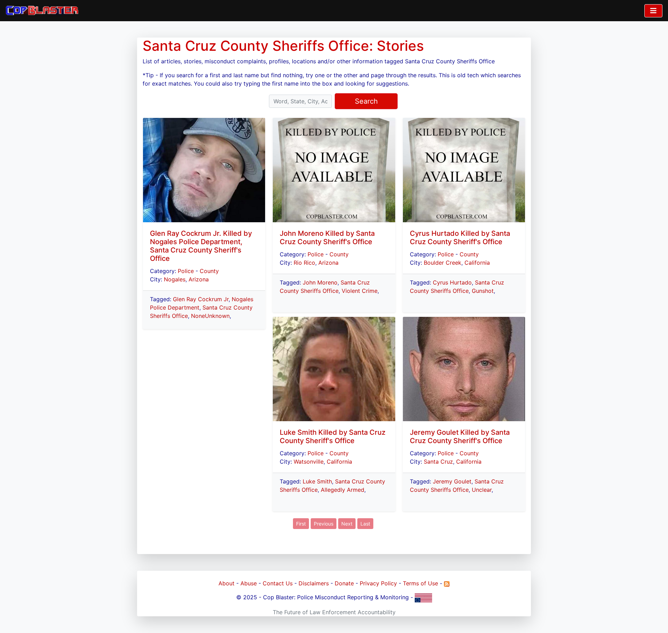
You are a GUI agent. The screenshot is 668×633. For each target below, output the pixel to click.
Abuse (248, 583)
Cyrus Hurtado (452, 282)
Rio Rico (304, 262)
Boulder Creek (442, 262)
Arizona (199, 279)
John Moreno (320, 282)
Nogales (174, 279)
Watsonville (309, 461)
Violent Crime (359, 290)
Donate (344, 583)
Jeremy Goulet (452, 481)
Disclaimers (314, 583)
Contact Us (278, 583)
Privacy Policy (378, 583)
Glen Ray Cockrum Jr (201, 299)
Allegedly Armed (342, 489)
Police (186, 270)
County (209, 270)
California (339, 461)
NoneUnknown (210, 315)
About (226, 583)
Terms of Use (420, 583)
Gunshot (483, 290)
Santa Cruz (438, 461)
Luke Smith (317, 481)
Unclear (482, 489)
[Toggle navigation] (653, 10)
